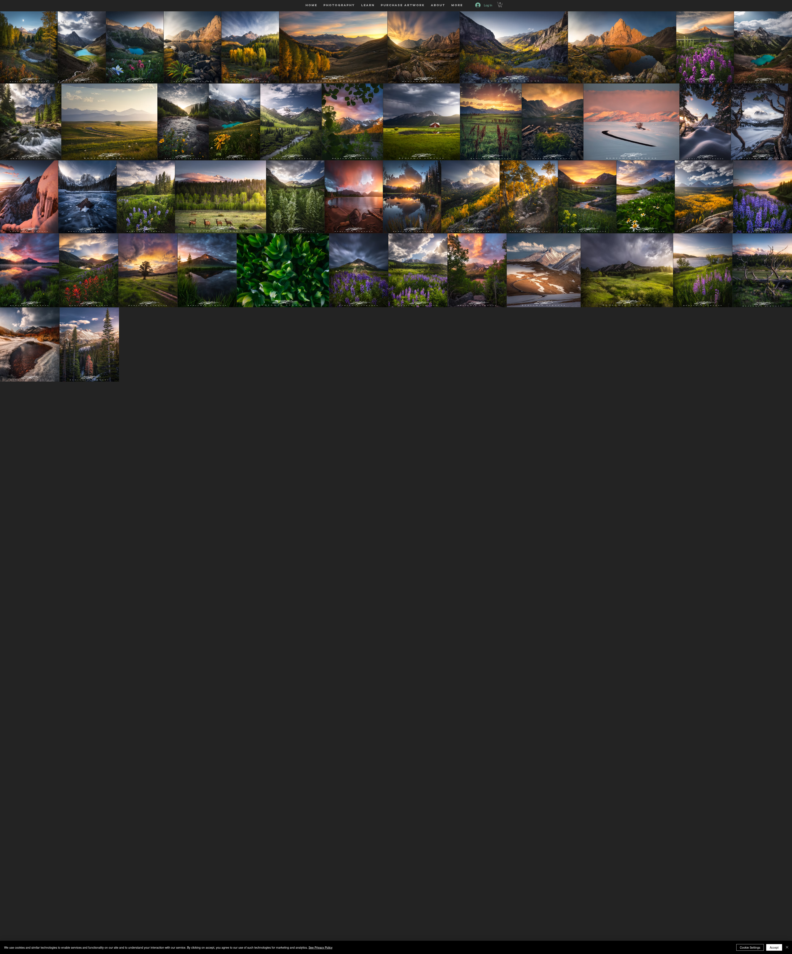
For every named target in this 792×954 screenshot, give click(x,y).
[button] (339, 5)
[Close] (787, 947)
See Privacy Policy (320, 947)
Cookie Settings (750, 947)
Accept (774, 947)
